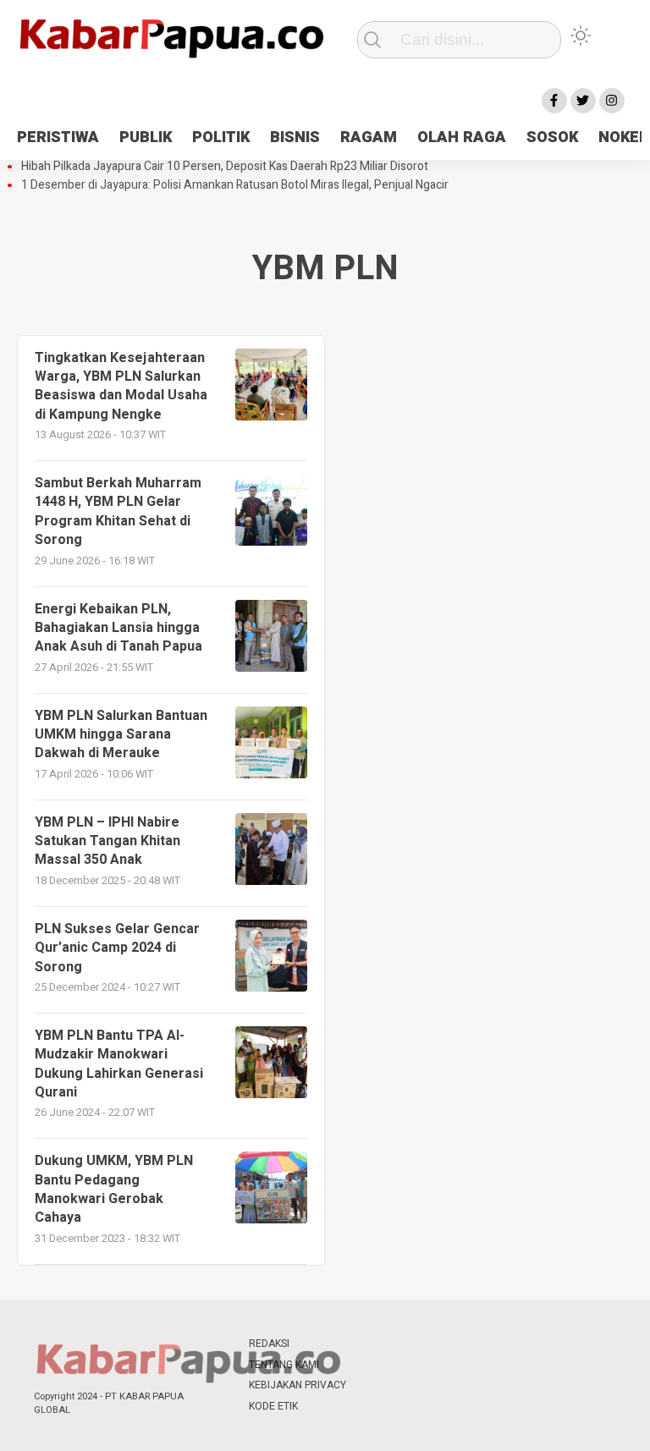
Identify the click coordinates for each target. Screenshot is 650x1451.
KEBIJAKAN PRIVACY (297, 1385)
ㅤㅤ (375, 1344)
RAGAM (368, 137)
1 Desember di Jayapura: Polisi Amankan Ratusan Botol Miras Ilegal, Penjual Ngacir (235, 185)
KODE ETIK (273, 1406)
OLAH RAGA (461, 137)
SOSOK (552, 137)
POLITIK (221, 137)
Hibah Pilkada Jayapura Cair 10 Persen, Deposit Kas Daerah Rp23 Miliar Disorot (224, 166)
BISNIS (295, 137)
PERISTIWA (58, 137)
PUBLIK (145, 137)
